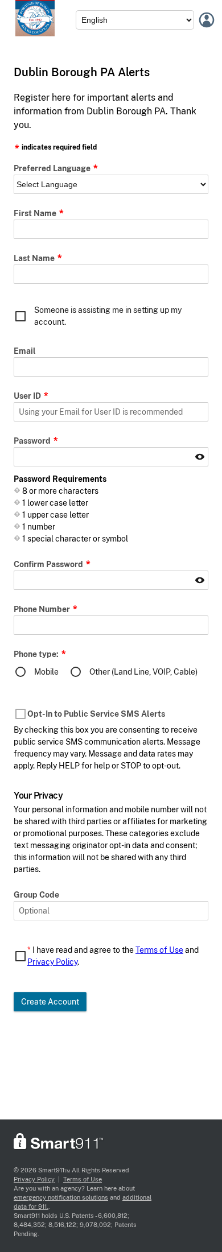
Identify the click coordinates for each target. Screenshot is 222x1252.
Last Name (35, 258)
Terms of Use (159, 950)
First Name (36, 213)
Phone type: (37, 654)
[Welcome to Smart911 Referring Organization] (35, 33)
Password (33, 440)
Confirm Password (49, 564)
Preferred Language (53, 168)
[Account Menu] (206, 20)
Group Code (36, 894)
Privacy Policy (52, 961)
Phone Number (43, 609)
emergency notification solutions (61, 1197)
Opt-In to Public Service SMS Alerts (96, 713)
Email (25, 351)
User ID (28, 395)
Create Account (50, 1001)
